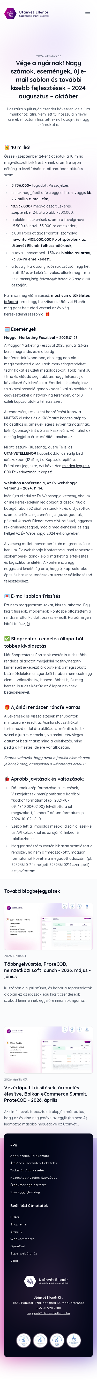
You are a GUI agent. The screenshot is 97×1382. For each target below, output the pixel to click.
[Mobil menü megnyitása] (88, 14)
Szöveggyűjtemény (25, 1192)
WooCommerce (22, 1239)
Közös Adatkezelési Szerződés (33, 1177)
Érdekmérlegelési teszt (28, 1185)
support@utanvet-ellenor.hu (48, 1313)
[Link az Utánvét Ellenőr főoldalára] (29, 13)
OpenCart (17, 1246)
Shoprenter (19, 1224)
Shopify (16, 1231)
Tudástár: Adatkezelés (27, 1170)
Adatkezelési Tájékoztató (29, 1156)
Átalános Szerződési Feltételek (34, 1163)
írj (28, 623)
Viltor (14, 1261)
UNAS (14, 1217)
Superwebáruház (23, 1253)
